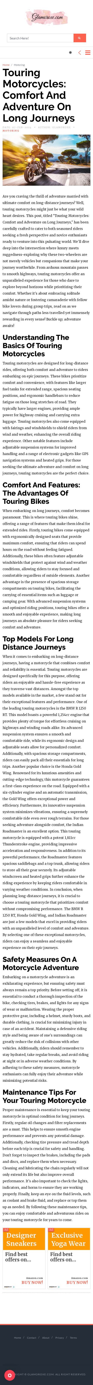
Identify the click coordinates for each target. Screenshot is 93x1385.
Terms (73, 1337)
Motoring (11, 130)
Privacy (59, 1337)
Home (6, 64)
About (45, 1337)
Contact (31, 1337)
